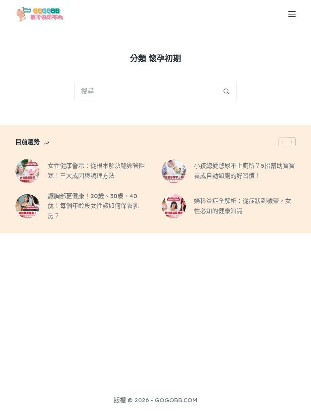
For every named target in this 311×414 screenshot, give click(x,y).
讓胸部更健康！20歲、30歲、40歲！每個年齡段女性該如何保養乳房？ (93, 206)
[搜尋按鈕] (226, 91)
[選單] (292, 14)
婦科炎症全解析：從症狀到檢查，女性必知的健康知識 (242, 206)
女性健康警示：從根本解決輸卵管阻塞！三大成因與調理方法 (96, 171)
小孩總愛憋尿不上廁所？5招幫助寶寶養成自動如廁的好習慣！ (244, 171)
